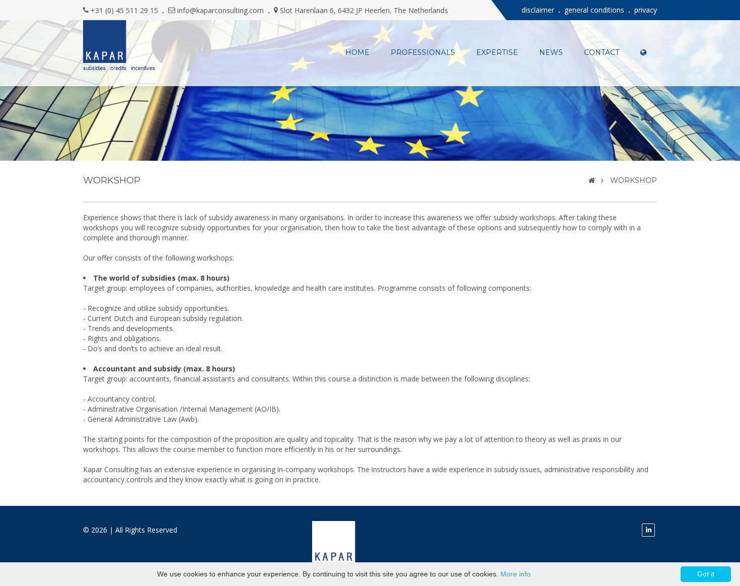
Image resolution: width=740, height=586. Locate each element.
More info (515, 574)
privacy (645, 10)
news (551, 52)
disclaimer (538, 10)
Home (357, 52)
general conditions (594, 10)
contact (601, 52)
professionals (423, 52)
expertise (497, 52)
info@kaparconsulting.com (220, 10)
